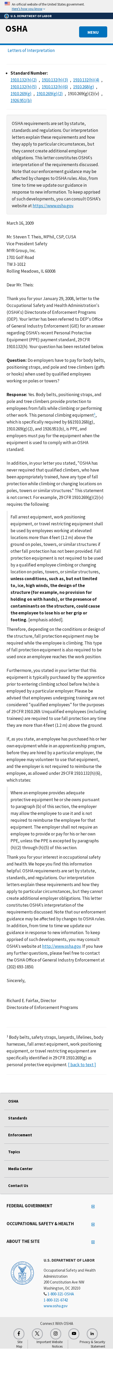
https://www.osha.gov (53, 206)
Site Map (19, 1344)
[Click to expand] (56, 6)
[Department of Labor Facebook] (18, 1333)
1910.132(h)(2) (24, 80)
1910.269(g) (21, 94)
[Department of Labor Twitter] (37, 1333)
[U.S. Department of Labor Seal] (22, 1273)
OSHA (16, 28)
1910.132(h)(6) (55, 87)
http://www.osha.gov (61, 946)
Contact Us (18, 1185)
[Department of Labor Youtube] (73, 1333)
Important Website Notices (50, 1344)
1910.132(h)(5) (24, 87)
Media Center (20, 1168)
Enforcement (20, 1134)
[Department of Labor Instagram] (55, 1333)
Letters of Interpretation (31, 50)
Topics (14, 1151)
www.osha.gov (56, 1305)
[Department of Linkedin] (92, 1333)
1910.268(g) (83, 87)
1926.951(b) (21, 100)
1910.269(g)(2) (50, 94)
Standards (17, 1118)
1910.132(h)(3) (55, 80)
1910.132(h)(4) (86, 80)
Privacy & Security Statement (92, 1344)
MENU (93, 32)
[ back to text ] (82, 1065)
